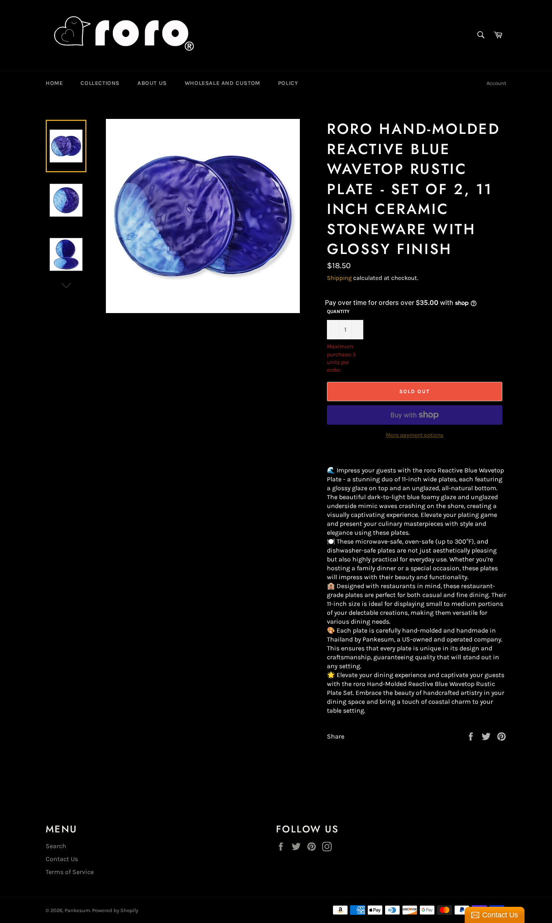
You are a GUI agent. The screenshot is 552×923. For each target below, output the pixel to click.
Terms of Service (70, 872)
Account (496, 83)
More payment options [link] (414, 435)
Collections (100, 83)
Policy (288, 83)
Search (56, 846)
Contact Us (62, 859)
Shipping (339, 278)
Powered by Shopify (115, 910)
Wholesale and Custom (222, 83)
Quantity (338, 311)
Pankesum (77, 910)
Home (54, 83)
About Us (152, 83)
